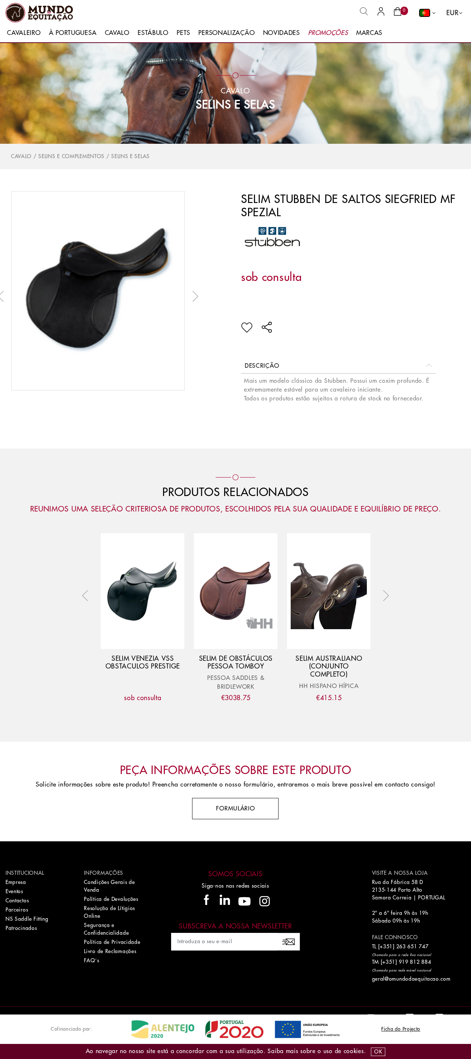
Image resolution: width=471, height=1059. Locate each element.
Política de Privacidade (112, 942)
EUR (452, 13)
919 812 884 (415, 961)
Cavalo (117, 33)
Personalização (226, 33)
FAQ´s (91, 960)
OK (378, 1051)
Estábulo (153, 33)
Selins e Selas (235, 104)
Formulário (235, 809)
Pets (183, 33)
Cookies (354, 1051)
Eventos (14, 891)
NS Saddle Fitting (27, 918)
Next (193, 296)
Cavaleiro (23, 33)
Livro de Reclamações (110, 951)
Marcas (369, 33)
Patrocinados (21, 928)
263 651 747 (412, 946)
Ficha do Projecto (400, 1029)
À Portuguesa (72, 33)
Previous (86, 595)
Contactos (17, 900)
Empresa (16, 882)
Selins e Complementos (71, 156)
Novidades (281, 33)
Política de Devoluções (111, 899)
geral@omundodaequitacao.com (411, 978)
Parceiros (17, 909)
